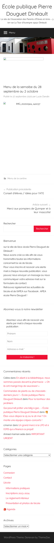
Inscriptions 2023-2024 (18, 493)
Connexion (9, 472)
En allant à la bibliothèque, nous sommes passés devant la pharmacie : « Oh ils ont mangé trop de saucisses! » (26, 382)
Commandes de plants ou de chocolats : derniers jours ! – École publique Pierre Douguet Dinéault (25, 395)
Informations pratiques (18, 488)
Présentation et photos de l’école (23, 503)
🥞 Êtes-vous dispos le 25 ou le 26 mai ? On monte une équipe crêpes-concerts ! (25, 416)
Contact (7, 477)
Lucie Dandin (42, 96)
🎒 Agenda (9, 509)
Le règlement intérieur (17, 498)
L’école (7, 482)
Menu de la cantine (17, 178)
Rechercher (9, 223)
